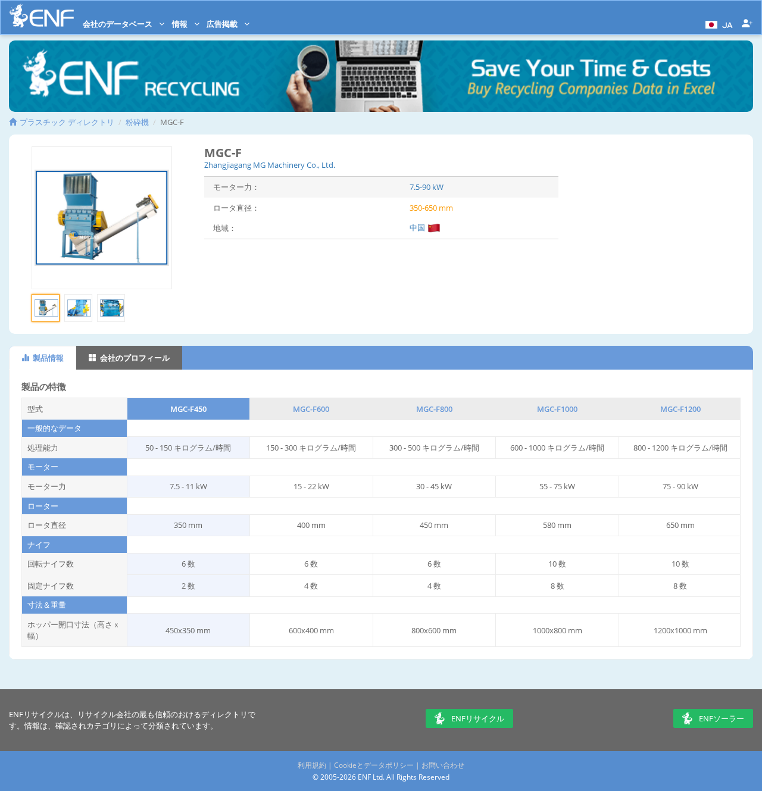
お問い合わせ (442, 765)
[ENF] (42, 16)
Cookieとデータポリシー (374, 765)
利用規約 (312, 765)
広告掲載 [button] (223, 24)
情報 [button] (180, 24)
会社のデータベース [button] (118, 24)
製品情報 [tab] (47, 357)
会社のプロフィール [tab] (134, 357)
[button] (717, 23)
